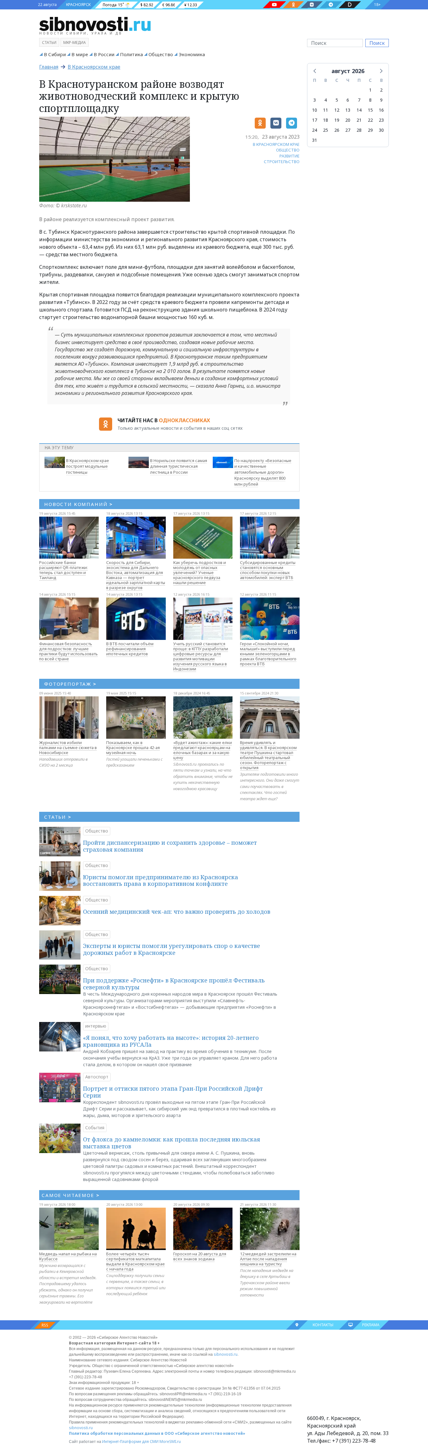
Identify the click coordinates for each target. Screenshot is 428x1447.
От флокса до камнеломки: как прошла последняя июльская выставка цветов (171, 1143)
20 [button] (347, 120)
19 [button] (336, 120)
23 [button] (381, 120)
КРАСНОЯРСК (78, 4)
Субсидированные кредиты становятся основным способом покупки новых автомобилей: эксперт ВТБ (267, 570)
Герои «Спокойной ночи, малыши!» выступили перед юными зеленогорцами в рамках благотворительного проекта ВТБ (268, 654)
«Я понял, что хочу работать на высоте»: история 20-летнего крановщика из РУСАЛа (171, 1041)
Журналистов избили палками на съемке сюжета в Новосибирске (68, 747)
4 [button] (325, 100)
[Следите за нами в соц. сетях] (274, 4)
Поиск (377, 43)
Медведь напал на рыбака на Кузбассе (68, 1256)
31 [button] (314, 140)
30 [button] (381, 130)
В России (104, 54)
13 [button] (347, 110)
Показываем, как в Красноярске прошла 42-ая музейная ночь (133, 747)
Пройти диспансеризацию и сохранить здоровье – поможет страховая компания (170, 846)
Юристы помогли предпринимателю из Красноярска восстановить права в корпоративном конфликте (160, 880)
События (94, 1127)
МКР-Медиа (74, 42)
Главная (48, 66)
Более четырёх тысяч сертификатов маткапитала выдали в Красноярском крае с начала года (135, 1261)
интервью (95, 1026)
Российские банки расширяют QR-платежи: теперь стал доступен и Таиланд (63, 570)
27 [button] (347, 130)
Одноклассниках (184, 420)
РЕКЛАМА (370, 1324)
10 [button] (314, 110)
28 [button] (359, 130)
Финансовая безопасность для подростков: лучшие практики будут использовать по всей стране (68, 651)
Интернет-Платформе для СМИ (130, 1441)
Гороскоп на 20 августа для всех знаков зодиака (199, 1256)
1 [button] (370, 90)
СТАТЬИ (57, 817)
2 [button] (381, 90)
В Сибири (55, 54)
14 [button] (359, 110)
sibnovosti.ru (225, 1354)
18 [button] (325, 120)
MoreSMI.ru (170, 1441)
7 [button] (359, 100)
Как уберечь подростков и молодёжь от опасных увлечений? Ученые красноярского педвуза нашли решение (199, 572)
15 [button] (370, 110)
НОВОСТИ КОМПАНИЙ (78, 504)
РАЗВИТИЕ (289, 156)
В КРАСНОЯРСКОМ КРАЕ (276, 144)
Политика (131, 54)
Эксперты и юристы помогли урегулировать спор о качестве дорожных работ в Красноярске (171, 949)
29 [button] (370, 130)
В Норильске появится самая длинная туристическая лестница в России (178, 466)
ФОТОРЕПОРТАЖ (70, 684)
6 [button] (348, 100)
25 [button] (325, 130)
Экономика (192, 54)
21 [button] (359, 120)
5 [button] (337, 100)
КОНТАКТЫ (323, 1324)
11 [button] (325, 110)
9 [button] (381, 100)
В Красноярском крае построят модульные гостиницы (87, 466)
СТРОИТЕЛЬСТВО (282, 161)
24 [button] (314, 130)
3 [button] (314, 100)
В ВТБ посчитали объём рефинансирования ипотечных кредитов (130, 649)
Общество (161, 54)
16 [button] (381, 110)
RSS (45, 1325)
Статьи (49, 42)
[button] (315, 70)
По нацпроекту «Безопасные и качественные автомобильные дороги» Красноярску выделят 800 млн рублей (262, 472)
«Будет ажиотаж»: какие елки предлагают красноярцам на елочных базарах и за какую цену (202, 750)
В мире (79, 54)
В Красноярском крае (94, 66)
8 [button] (370, 100)
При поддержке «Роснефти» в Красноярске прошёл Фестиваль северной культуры (174, 983)
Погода (110, 5)
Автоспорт (96, 1077)
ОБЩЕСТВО (288, 150)
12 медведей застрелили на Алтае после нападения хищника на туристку (268, 1259)
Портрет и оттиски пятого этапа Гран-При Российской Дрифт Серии (173, 1092)
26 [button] (336, 130)
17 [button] (314, 120)
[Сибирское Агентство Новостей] (95, 23)
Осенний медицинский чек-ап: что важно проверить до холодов (176, 911)
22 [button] (370, 120)
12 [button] (336, 110)
